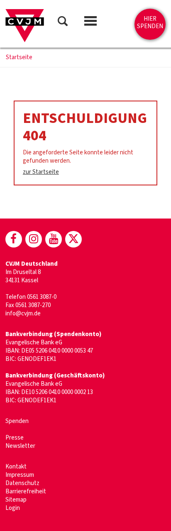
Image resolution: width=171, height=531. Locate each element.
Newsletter (20, 446)
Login (12, 508)
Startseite (19, 57)
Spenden (17, 421)
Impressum (19, 475)
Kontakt (16, 466)
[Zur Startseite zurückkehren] (24, 25)
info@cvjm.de (23, 313)
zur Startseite (41, 172)
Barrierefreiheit (25, 491)
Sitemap (16, 499)
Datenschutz (22, 483)
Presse (14, 437)
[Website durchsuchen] (62, 22)
